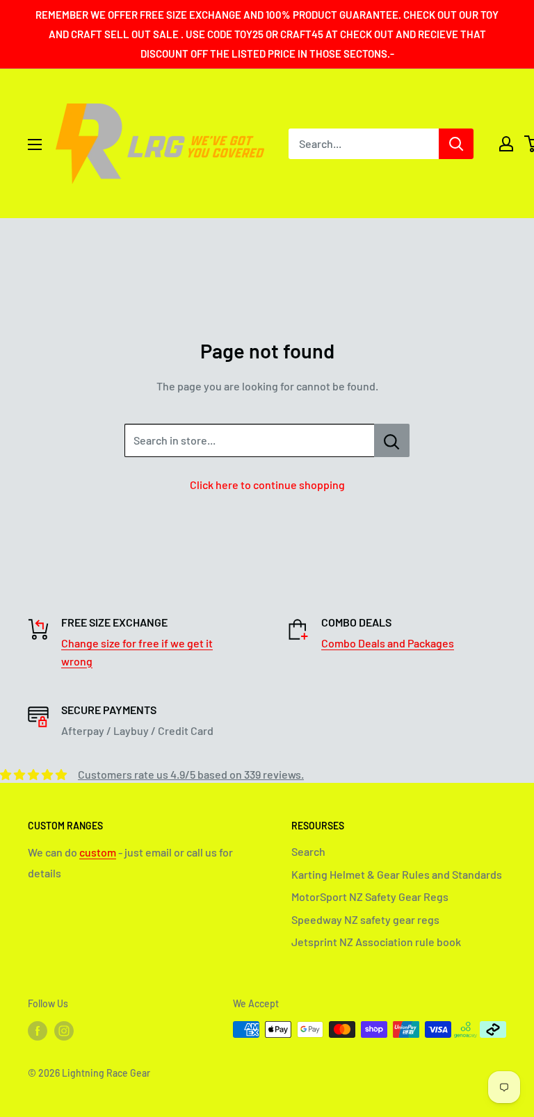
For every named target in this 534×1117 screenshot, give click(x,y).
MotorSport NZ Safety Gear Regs (369, 896)
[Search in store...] (392, 440)
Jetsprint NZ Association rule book (376, 941)
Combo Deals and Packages (387, 642)
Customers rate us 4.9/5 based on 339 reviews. (191, 774)
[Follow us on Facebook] (37, 1031)
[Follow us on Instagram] (64, 1031)
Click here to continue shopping (267, 484)
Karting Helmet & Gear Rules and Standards (396, 874)
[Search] (456, 144)
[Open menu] (35, 144)
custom (97, 852)
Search (308, 851)
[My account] (506, 143)
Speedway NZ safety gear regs (365, 919)
